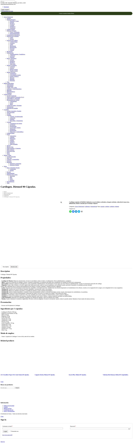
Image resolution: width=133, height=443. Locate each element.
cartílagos (112, 206)
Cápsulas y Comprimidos (13, 159)
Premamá (12, 48)
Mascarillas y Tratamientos (16, 120)
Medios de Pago (8, 408)
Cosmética (6, 109)
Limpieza (12, 141)
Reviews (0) (14, 266)
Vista (8, 82)
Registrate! (6, 7)
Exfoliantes (12, 125)
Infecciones (12, 64)
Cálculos (12, 59)
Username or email (7, 426)
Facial (8, 134)
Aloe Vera (9, 158)
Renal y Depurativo (11, 58)
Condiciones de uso (8, 409)
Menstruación (13, 47)
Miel (11, 177)
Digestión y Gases (14, 21)
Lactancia (12, 43)
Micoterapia (10, 51)
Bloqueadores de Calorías (13, 100)
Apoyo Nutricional (8, 17)
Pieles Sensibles (14, 144)
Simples (12, 170)
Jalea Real (12, 176)
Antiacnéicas (13, 136)
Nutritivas (12, 143)
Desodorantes (13, 126)
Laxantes (12, 25)
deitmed (117, 206)
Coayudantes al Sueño (15, 75)
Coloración (12, 118)
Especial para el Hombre (13, 36)
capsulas (102, 206)
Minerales (9, 90)
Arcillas (9, 113)
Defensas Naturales (11, 30)
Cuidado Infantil (11, 29)
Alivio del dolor (10, 112)
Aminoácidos (10, 86)
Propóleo (12, 180)
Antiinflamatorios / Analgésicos (17, 54)
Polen (11, 178)
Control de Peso (7, 94)
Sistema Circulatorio (12, 65)
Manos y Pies (10, 147)
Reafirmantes (13, 130)
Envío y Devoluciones (9, 411)
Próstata (12, 39)
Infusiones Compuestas (15, 163)
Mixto (11, 104)
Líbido (11, 37)
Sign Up (3, 441)
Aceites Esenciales (11, 156)
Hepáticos (12, 24)
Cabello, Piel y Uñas (12, 87)
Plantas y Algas (7, 155)
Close (2, 381)
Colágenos (12, 55)
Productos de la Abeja (12, 174)
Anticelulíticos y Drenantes (13, 98)
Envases (9, 172)
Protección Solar (11, 151)
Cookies (6, 407)
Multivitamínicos (11, 91)
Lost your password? (7, 435)
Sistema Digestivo (11, 19)
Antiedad (12, 137)
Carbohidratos (13, 101)
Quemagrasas (10, 107)
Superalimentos (10, 181)
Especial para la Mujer (12, 40)
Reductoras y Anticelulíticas (16, 131)
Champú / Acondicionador (16, 116)
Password (73, 426)
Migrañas (12, 79)
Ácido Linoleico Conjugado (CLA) (15, 97)
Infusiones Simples (14, 165)
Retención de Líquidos (12, 108)
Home (5, 191)
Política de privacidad (9, 405)
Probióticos (12, 28)
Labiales (12, 140)
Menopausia (13, 46)
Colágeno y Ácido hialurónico (14, 89)
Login (5, 431)
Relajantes (12, 80)
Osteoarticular (10, 53)
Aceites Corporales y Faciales (14, 111)
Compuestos (13, 169)
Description (6, 266)
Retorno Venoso (14, 69)
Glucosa (12, 68)
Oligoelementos (10, 173)
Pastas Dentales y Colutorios (14, 148)
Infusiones (9, 162)
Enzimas (12, 22)
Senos (8, 152)
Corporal (9, 122)
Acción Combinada (11, 95)
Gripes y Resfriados (14, 32)
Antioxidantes (10, 84)
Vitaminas (9, 93)
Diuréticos (12, 61)
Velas (8, 183)
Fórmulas (12, 57)
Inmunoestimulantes (15, 33)
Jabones (9, 145)
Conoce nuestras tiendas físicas (66, 13)
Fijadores (12, 119)
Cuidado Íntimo (13, 42)
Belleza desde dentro (9, 83)
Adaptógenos (13, 73)
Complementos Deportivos (13, 35)
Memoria (12, 77)
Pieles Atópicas (10, 149)
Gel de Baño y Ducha (15, 127)
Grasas (11, 102)
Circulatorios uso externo (16, 123)
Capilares (9, 115)
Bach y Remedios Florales (13, 167)
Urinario (12, 50)
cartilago (107, 206)
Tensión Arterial (14, 71)
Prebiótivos (12, 26)
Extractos (9, 161)
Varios (8, 154)
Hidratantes (12, 129)
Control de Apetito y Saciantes (14, 105)
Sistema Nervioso (11, 72)
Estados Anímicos (14, 76)
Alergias (9, 18)
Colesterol (12, 66)
